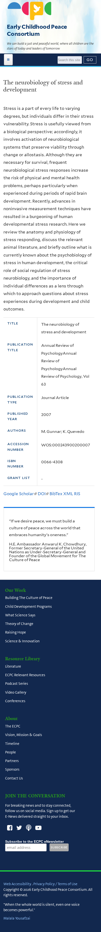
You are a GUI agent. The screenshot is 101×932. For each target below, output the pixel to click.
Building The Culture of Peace (28, 597)
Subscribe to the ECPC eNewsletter (34, 841)
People (10, 752)
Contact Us (14, 778)
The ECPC (12, 726)
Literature (13, 666)
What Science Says (20, 615)
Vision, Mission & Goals (23, 735)
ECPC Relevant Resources (25, 675)
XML (68, 493)
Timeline (12, 743)
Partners (12, 761)
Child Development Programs (28, 606)
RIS (77, 493)
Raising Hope (15, 632)
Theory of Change (19, 623)
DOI (43, 493)
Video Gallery (15, 692)
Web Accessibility (17, 883)
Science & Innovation (22, 641)
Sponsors (12, 769)
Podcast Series (16, 683)
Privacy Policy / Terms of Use (55, 883)
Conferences (15, 701)
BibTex (56, 493)
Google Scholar (20, 493)
